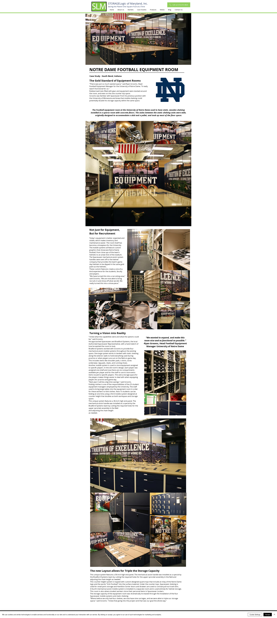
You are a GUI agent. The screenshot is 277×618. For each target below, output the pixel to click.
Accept (267, 614)
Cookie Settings (255, 614)
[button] (130, 9)
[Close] (274, 614)
